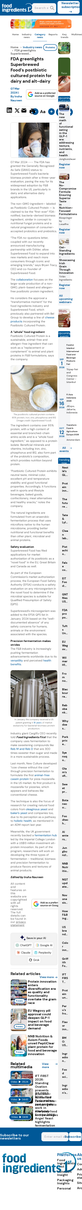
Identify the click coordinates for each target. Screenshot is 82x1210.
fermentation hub (46, 835)
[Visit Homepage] (17, 14)
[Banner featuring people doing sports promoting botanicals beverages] (64, 91)
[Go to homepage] (39, 1173)
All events (64, 449)
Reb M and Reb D (22, 748)
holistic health (23, 820)
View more (47, 977)
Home (15, 34)
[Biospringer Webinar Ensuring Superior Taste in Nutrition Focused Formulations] (64, 326)
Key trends (64, 36)
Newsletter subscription (71, 5)
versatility (17, 660)
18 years (38, 722)
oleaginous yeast (36, 809)
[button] (23, 945)
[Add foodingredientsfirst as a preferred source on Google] (42, 94)
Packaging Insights (65, 1181)
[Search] (52, 8)
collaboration (24, 279)
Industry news (26, 36)
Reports (53, 34)
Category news (40, 36)
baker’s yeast (19, 813)
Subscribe (75, 1137)
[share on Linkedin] (10, 111)
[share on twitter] (17, 111)
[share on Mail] (24, 111)
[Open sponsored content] (41, 27)
